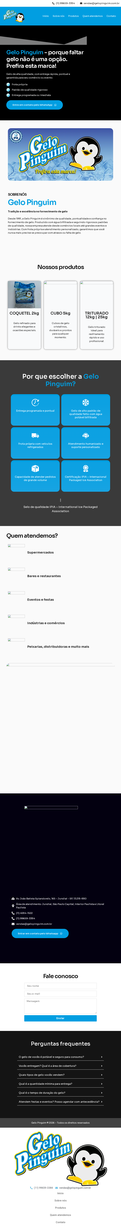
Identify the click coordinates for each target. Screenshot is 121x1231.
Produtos (73, 16)
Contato (111, 16)
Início (46, 16)
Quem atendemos (93, 16)
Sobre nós (58, 16)
